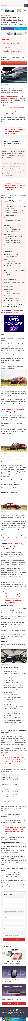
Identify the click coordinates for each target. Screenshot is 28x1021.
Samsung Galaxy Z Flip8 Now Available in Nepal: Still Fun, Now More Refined (12, 962)
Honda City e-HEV (6, 96)
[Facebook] (7, 1009)
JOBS (12, 1012)
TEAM (8, 1012)
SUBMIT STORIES (17, 1012)
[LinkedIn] (20, 1009)
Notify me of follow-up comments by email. (14, 932)
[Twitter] (17, 1009)
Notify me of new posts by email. (12, 935)
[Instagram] (13, 1009)
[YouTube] (10, 1009)
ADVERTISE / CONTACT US (16, 1013)
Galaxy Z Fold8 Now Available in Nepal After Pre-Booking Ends (13, 980)
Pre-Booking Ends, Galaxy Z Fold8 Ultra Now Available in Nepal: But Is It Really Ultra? (13, 998)
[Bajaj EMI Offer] (14, 1019)
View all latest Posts (13, 1003)
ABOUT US (4, 1012)
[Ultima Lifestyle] (14, 324)
